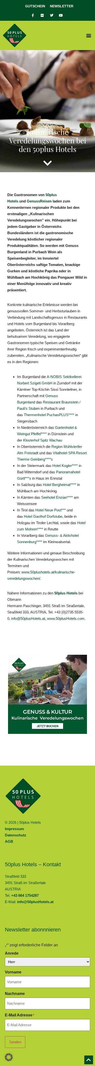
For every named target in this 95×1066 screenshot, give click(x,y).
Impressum (14, 829)
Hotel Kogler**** (65, 466)
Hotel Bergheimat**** (59, 485)
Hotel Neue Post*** (50, 510)
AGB (9, 841)
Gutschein (35, 6)
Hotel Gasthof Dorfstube (43, 516)
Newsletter (61, 6)
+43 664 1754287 (25, 895)
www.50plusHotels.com (66, 618)
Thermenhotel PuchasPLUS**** (49, 415)
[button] (89, 36)
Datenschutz (15, 835)
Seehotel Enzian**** (57, 497)
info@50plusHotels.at (28, 618)
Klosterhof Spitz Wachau (42, 440)
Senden (15, 1042)
